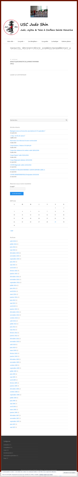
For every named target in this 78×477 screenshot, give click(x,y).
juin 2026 (12, 247)
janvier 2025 (13, 273)
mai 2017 (12, 427)
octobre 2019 (14, 365)
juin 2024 (13, 288)
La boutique (54, 41)
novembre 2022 (14, 315)
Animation (6, 444)
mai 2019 (12, 377)
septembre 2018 (14, 394)
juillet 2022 (13, 324)
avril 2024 (13, 291)
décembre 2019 (14, 359)
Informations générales (10, 455)
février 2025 (13, 270)
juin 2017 (12, 424)
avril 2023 (13, 306)
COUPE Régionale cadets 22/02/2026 (20, 165)
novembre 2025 (14, 256)
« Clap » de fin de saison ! (17, 136)
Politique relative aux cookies (46, 474)
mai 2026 (12, 250)
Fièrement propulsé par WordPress (30, 470)
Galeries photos (66, 41)
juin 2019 (12, 374)
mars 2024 (13, 294)
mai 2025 (12, 265)
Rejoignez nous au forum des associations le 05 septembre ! (27, 131)
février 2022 (13, 332)
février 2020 (13, 353)
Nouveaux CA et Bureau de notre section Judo (23, 140)
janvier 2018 (13, 412)
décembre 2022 (14, 312)
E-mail (12, 186)
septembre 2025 (14, 259)
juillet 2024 (13, 285)
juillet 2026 (13, 244)
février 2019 (13, 383)
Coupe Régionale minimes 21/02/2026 (21, 160)
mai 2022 (12, 329)
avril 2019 (13, 380)
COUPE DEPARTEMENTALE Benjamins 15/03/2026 (24, 174)
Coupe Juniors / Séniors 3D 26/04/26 (20, 145)
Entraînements (8, 453)
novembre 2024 (14, 279)
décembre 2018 (14, 389)
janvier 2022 (13, 335)
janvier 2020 (13, 356)
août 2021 (13, 344)
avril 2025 (13, 267)
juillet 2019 (13, 371)
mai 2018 (12, 403)
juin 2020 (13, 347)
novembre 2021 (14, 341)
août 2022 (13, 321)
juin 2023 (12, 300)
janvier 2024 (13, 297)
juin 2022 (12, 327)
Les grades (45, 41)
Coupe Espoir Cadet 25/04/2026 (19, 155)
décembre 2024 (14, 276)
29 (55, 222)
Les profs (20, 41)
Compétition (7, 447)
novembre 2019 (14, 362)
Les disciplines (32, 41)
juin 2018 (12, 400)
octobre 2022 (14, 318)
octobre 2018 (14, 392)
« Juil (11, 230)
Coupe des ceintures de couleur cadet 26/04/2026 (24, 150)
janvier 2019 (13, 386)
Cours (5, 450)
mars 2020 (13, 350)
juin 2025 (12, 262)
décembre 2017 (14, 415)
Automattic (54, 470)
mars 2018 (13, 409)
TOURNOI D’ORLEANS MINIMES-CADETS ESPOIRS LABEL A (27, 170)
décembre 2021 (14, 338)
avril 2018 (13, 406)
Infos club (10, 41)
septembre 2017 (14, 421)
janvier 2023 (13, 309)
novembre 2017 (14, 418)
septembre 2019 (14, 368)
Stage (5, 458)
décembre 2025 (14, 253)
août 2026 (13, 241)
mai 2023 (12, 303)
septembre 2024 (15, 282)
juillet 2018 (13, 397)
